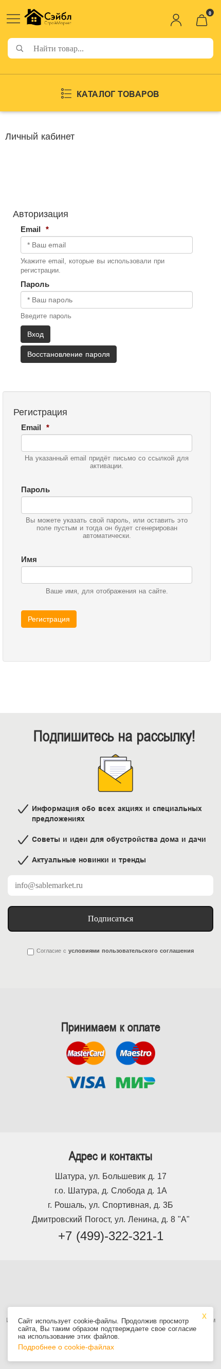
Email (35, 229)
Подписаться (110, 918)
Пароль (36, 284)
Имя (30, 559)
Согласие (48, 951)
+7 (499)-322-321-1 (110, 1236)
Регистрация (49, 619)
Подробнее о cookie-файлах (66, 1347)
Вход (35, 334)
